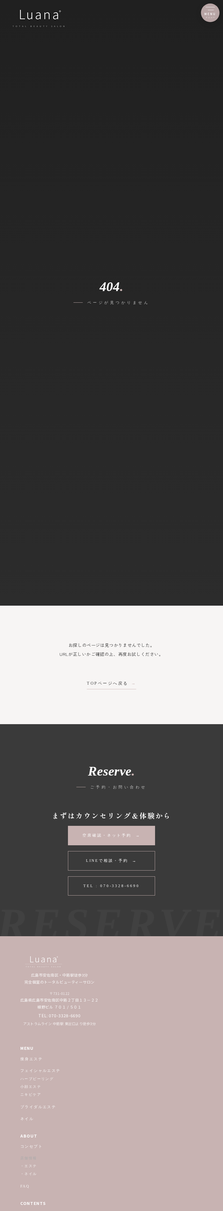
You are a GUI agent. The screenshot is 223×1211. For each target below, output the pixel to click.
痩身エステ (31, 1059)
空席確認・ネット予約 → (111, 835)
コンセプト (31, 1146)
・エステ (28, 1166)
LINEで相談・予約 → (111, 860)
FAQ (24, 1186)
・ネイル (28, 1174)
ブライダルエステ (38, 1107)
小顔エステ (30, 1087)
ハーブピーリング (37, 1079)
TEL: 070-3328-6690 (59, 1015)
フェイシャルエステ (40, 1070)
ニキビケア (30, 1094)
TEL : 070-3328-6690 (111, 886)
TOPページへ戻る (107, 683)
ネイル (27, 1119)
